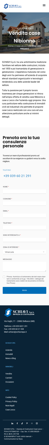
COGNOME (7, 199)
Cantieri (8, 378)
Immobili (9, 354)
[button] (44, 5)
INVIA (24, 290)
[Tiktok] (22, 423)
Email (6, 211)
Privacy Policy (11, 401)
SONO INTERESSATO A (12, 235)
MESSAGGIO (7, 259)
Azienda (8, 350)
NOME (6, 187)
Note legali (9, 405)
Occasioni (9, 382)
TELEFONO (7, 223)
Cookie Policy (11, 397)
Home (10, 46)
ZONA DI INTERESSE (11, 247)
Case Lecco (20, 46)
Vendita (8, 374)
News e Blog (10, 358)
